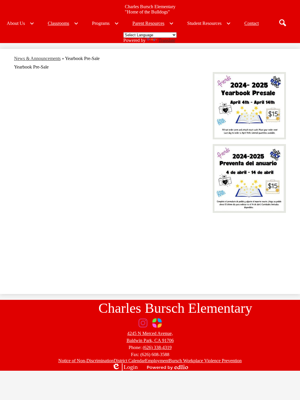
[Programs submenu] (105, 23)
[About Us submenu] (20, 23)
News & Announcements (37, 58)
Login (125, 367)
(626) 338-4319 (157, 347)
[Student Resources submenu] (209, 23)
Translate (166, 40)
